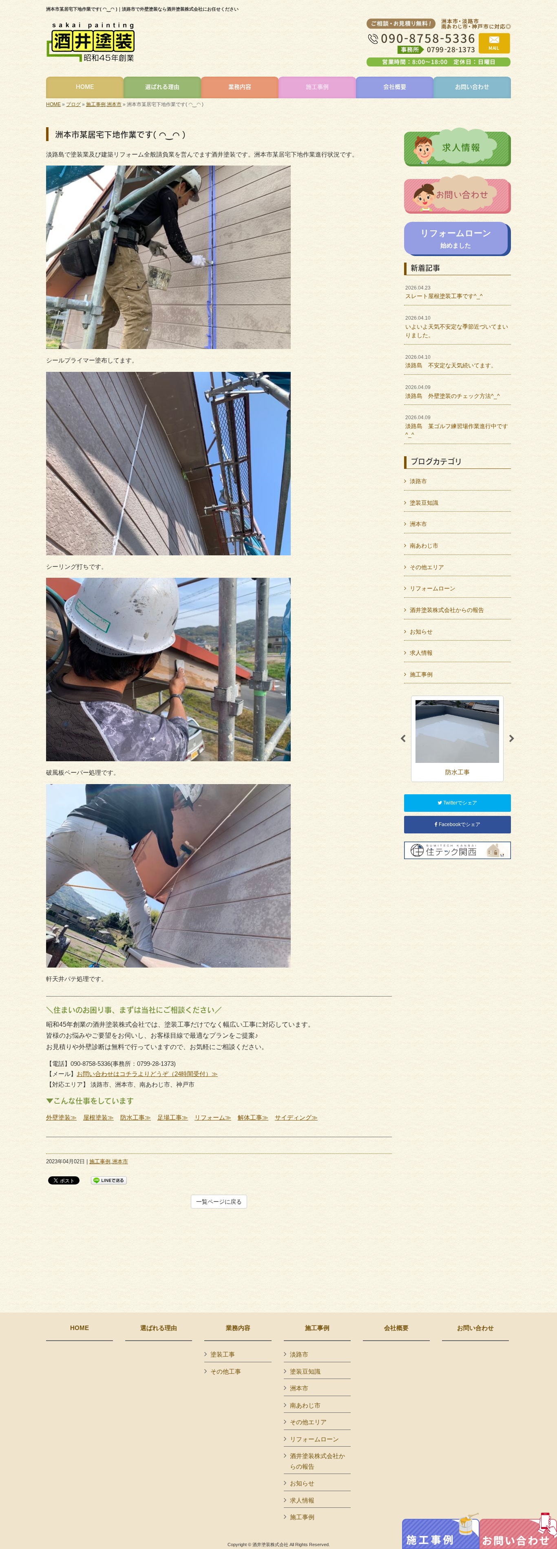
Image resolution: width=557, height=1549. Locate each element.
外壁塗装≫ (61, 1117)
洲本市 (114, 104)
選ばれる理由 (158, 1328)
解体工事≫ (253, 1117)
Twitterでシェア (459, 803)
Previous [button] (403, 739)
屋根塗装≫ (98, 1117)
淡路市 (418, 481)
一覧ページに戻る (219, 1201)
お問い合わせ (475, 1328)
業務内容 (238, 1328)
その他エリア (427, 567)
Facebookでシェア (459, 824)
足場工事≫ (172, 1117)
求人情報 (421, 653)
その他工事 (225, 1371)
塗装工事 (222, 1354)
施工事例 (96, 104)
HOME (53, 104)
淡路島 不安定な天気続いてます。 (451, 361)
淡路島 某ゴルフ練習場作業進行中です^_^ (456, 426)
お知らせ (421, 631)
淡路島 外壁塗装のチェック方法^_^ (452, 391)
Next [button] (512, 739)
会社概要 (396, 1328)
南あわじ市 (424, 545)
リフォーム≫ (213, 1117)
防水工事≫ (135, 1117)
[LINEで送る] (109, 1179)
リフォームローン (432, 588)
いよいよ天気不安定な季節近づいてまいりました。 (456, 326)
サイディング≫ (296, 1117)
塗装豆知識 (424, 502)
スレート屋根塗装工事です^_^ (444, 292)
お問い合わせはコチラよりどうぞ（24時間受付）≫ (147, 1073)
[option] (457, 739)
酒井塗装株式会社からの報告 (447, 610)
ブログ (73, 104)
